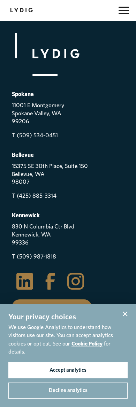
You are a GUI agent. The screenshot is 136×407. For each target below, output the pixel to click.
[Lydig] (46, 38)
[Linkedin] (25, 281)
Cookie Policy (87, 344)
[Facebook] (50, 281)
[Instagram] (76, 281)
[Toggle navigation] (124, 10)
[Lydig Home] (22, 10)
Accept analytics (68, 370)
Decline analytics (68, 390)
